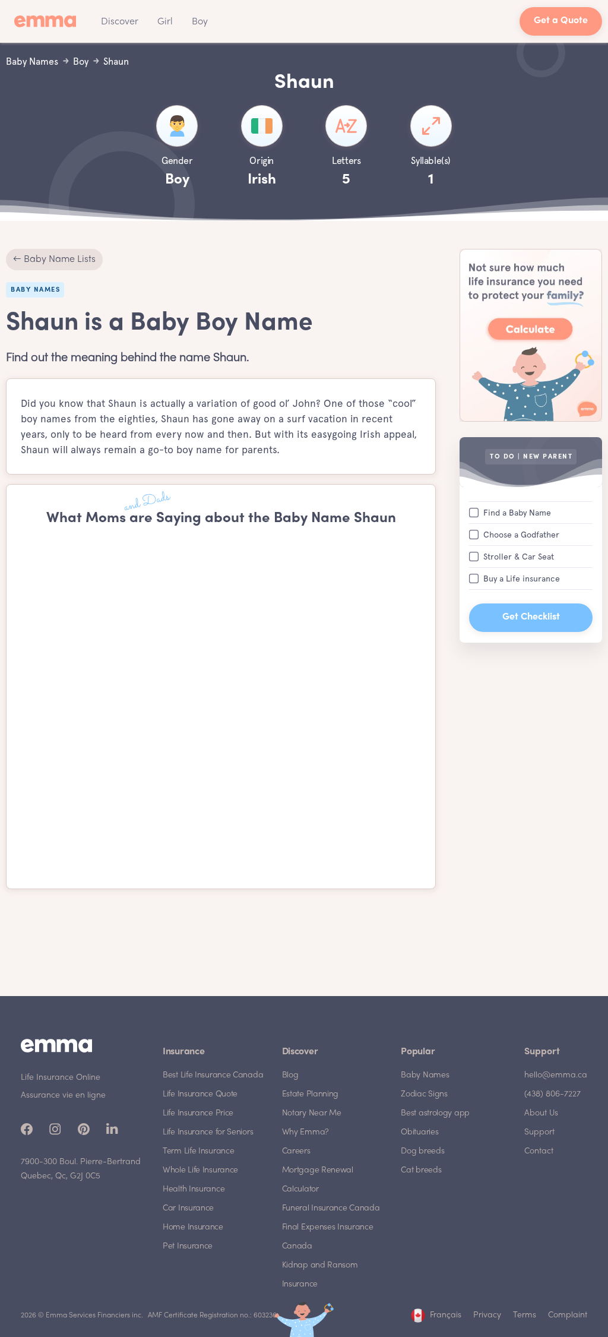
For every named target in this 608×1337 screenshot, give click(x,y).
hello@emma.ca (555, 1075)
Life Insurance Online (60, 1078)
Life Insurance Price (198, 1113)
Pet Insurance (188, 1246)
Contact (538, 1151)
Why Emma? (305, 1132)
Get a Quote (561, 21)
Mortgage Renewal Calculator (317, 1180)
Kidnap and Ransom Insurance (320, 1275)
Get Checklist (531, 617)
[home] (48, 21)
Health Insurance (193, 1189)
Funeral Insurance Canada (331, 1208)
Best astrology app (435, 1113)
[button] (119, 21)
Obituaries (419, 1132)
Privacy (487, 1315)
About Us (541, 1113)
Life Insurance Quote (200, 1094)
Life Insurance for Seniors (208, 1132)
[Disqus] (221, 708)
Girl (165, 22)
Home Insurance (193, 1227)
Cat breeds (421, 1170)
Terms (524, 1315)
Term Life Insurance (198, 1151)
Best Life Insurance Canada (213, 1075)
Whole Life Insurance (200, 1170)
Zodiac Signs (424, 1094)
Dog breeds (422, 1151)
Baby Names (425, 1075)
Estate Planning (310, 1094)
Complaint (567, 1315)
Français (445, 1315)
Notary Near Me (311, 1113)
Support (539, 1132)
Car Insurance (188, 1208)
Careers (296, 1151)
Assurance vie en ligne (63, 1095)
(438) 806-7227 (552, 1094)
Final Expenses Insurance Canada (327, 1237)
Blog (290, 1075)
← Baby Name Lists (54, 259)
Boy (200, 22)
